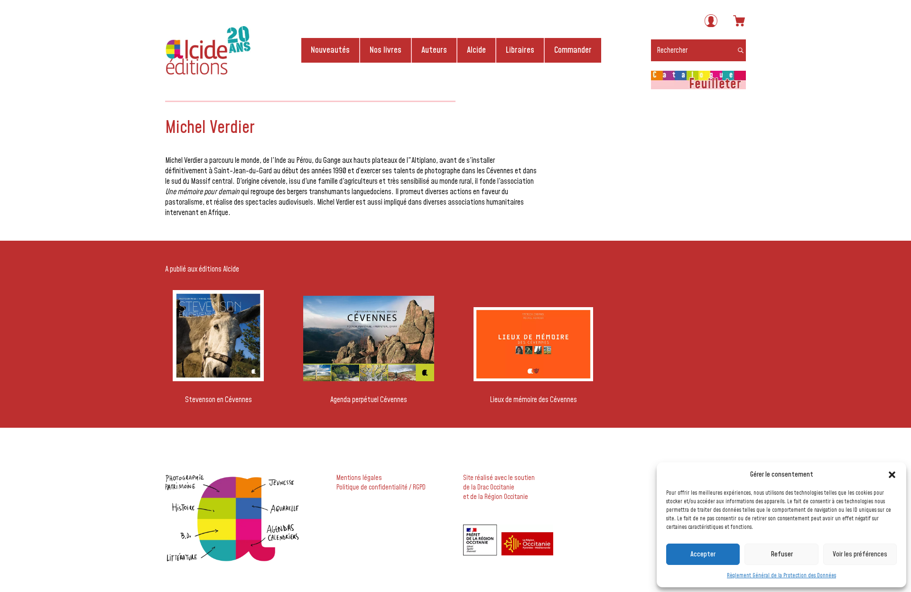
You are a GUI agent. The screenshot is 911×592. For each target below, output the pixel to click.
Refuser (782, 554)
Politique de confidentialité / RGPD (381, 487)
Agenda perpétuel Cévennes (368, 400)
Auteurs (434, 50)
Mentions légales (359, 478)
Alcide (476, 50)
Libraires (520, 50)
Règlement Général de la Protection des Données (781, 576)
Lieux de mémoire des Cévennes (533, 400)
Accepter (703, 554)
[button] (892, 474)
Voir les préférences (860, 554)
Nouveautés (330, 50)
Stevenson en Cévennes (218, 400)
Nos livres (385, 50)
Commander (573, 50)
